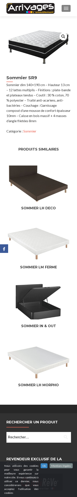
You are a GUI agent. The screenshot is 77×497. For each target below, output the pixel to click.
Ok (44, 465)
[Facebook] (4, 248)
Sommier (29, 131)
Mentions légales (61, 465)
